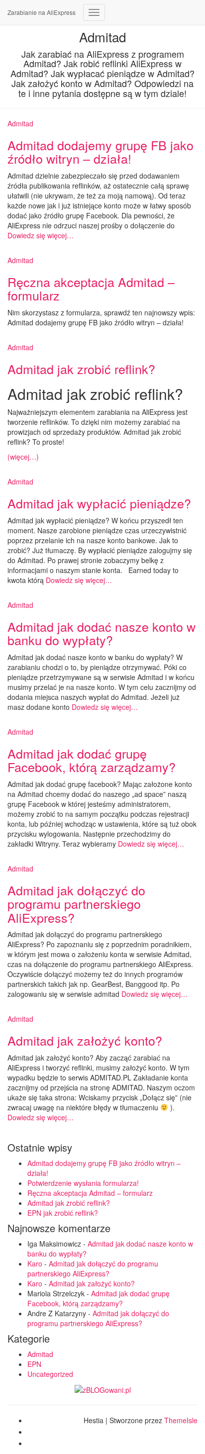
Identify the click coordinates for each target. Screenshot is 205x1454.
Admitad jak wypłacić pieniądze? (99, 503)
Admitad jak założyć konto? (84, 1040)
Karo (34, 1263)
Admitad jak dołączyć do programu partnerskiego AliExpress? (76, 903)
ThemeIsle (181, 1420)
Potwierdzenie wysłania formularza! (83, 1183)
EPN (34, 1364)
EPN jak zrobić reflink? (62, 1213)
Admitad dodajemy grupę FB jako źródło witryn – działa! (100, 152)
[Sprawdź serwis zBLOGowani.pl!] (103, 1389)
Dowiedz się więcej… (40, 235)
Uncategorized (50, 1374)
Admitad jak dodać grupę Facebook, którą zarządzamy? (91, 760)
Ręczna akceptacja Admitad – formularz (91, 288)
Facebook (35, 1423)
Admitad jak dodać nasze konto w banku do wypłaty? (101, 633)
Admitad (20, 123)
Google (35, 1435)
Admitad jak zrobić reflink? (81, 369)
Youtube (35, 1446)
